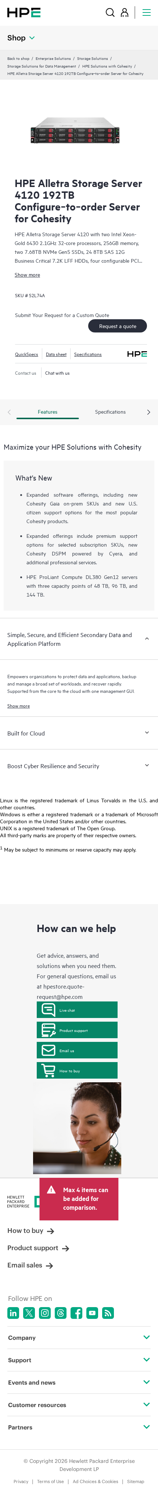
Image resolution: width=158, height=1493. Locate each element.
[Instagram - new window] (45, 1313)
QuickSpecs (26, 353)
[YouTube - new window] (92, 1313)
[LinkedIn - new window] (13, 1313)
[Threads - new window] (61, 1313)
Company (22, 1337)
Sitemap (135, 1481)
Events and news (31, 1382)
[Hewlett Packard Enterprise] (23, 12)
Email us (67, 1050)
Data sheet (56, 353)
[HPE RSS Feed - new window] (108, 1313)
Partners (20, 1427)
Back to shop (18, 58)
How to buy (70, 1070)
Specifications (88, 353)
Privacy (21, 1481)
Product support (74, 1030)
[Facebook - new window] (76, 1313)
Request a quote (117, 325)
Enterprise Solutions (53, 58)
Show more (27, 274)
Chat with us (57, 372)
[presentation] (149, 412)
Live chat (67, 1010)
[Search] (110, 12)
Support (19, 1360)
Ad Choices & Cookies (95, 1481)
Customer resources (37, 1405)
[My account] (124, 12)
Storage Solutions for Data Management (41, 66)
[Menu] (147, 12)
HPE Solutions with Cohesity (107, 66)
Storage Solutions (92, 58)
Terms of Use (50, 1481)
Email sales (24, 1265)
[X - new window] (29, 1313)
